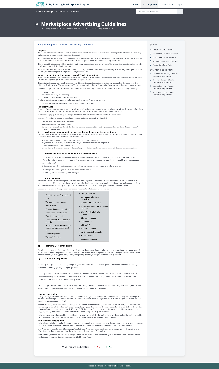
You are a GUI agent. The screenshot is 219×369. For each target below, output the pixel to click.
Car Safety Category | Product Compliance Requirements (164, 81)
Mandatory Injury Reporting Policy (165, 54)
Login (179, 4)
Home (135, 4)
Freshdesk (111, 366)
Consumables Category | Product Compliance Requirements (165, 75)
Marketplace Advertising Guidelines (165, 61)
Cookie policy (125, 366)
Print (155, 44)
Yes (110, 347)
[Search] (180, 11)
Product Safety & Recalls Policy (164, 57)
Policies (76, 11)
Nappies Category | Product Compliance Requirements (163, 87)
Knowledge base (150, 4)
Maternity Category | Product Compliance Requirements (164, 93)
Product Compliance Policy (162, 65)
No (98, 347)
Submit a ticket (167, 4)
